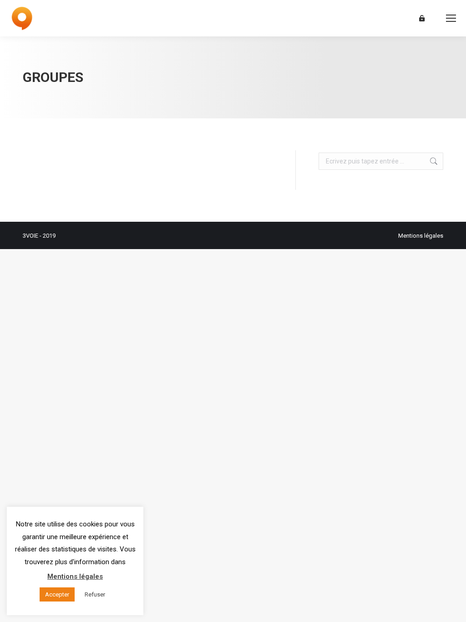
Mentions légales (420, 235)
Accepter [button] (57, 594)
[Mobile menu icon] (451, 18)
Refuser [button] (95, 594)
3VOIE (30, 235)
